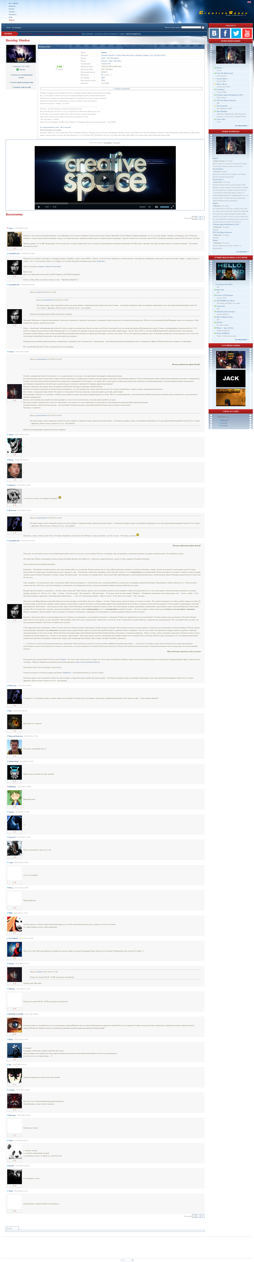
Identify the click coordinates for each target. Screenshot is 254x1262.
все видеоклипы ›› (242, 125)
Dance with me (222, 84)
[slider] (105, 203)
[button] (105, 177)
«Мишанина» (67, 672)
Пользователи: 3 (223, 417)
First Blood (220, 89)
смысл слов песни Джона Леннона (88, 662)
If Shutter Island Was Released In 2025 (230, 95)
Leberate (217, 171)
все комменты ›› (242, 251)
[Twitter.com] (236, 37)
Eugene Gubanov (219, 161)
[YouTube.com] (247, 37)
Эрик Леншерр (222, 111)
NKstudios (217, 206)
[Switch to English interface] (249, 2)
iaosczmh (224, 423)
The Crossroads (222, 106)
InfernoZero (218, 182)
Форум (12, 20)
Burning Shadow (45, 47)
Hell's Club (220, 290)
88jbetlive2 (225, 420)
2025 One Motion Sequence (226, 100)
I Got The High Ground (225, 73)
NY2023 (220, 322)
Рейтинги (12, 14)
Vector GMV (221, 119)
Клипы (11, 9)
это (27, 347)
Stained (219, 68)
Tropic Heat (221, 306)
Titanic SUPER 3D (223, 333)
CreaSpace (108, 142)
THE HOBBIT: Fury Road (225, 301)
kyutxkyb (224, 425)
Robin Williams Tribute (225, 317)
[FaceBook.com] (225, 37)
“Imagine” (63, 659)
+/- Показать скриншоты (121, 88)
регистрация (16, 27)
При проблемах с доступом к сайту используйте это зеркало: (104, 34)
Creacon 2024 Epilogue (225, 295)
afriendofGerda (48, 300)
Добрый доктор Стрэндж (226, 311)
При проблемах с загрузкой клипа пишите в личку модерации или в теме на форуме (51, 34)
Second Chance (222, 78)
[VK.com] (214, 37)
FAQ (10, 17)
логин (8, 27)
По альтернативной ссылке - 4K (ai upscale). (55, 127)
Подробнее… (101, 261)
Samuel (39, 292)
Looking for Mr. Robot (225, 284)
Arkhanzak (217, 227)
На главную (13, 3)
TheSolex (40, 972)
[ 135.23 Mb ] (22, 66)
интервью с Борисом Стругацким (49, 266)
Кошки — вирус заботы (225, 328)
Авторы (12, 11)
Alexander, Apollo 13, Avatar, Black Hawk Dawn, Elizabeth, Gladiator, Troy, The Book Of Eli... (134, 55)
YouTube (116, 142)
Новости (12, 6)
